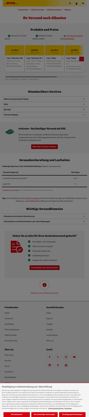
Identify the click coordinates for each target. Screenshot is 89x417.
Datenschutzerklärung (56, 408)
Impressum (68, 408)
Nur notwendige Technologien (44, 414)
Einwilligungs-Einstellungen (72, 414)
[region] (44, 400)
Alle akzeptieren (16, 414)
